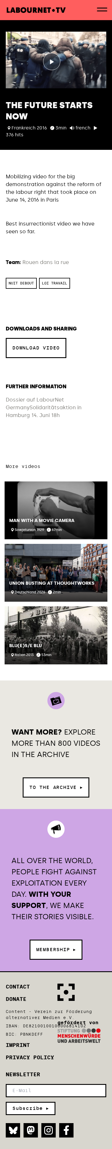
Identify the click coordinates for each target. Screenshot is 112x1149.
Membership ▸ (56, 949)
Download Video (36, 348)
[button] (56, 510)
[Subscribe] (30, 1108)
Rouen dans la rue (45, 262)
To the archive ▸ (56, 787)
